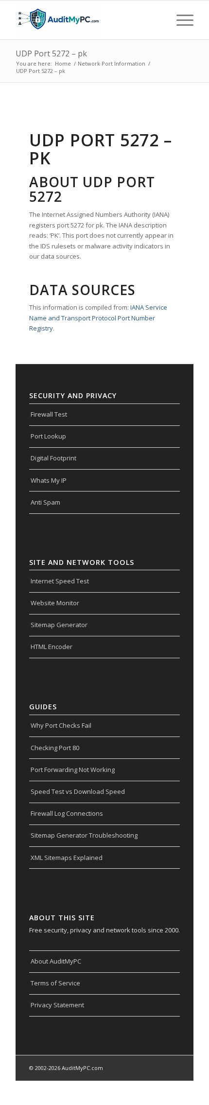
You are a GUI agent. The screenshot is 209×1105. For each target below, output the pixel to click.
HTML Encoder (51, 646)
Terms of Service (55, 983)
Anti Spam (45, 502)
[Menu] (180, 19)
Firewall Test (49, 414)
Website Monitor (55, 602)
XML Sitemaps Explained (67, 857)
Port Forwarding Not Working (73, 769)
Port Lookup (48, 436)
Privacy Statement (57, 1004)
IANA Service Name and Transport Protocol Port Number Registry (98, 318)
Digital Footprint (53, 458)
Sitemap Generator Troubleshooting (84, 835)
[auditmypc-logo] (86, 19)
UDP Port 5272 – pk (51, 53)
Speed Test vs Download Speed (78, 791)
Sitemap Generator (59, 624)
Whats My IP (49, 480)
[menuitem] (180, 19)
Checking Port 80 (55, 747)
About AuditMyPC (56, 961)
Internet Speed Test (60, 581)
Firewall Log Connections (67, 813)
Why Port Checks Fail (61, 725)
